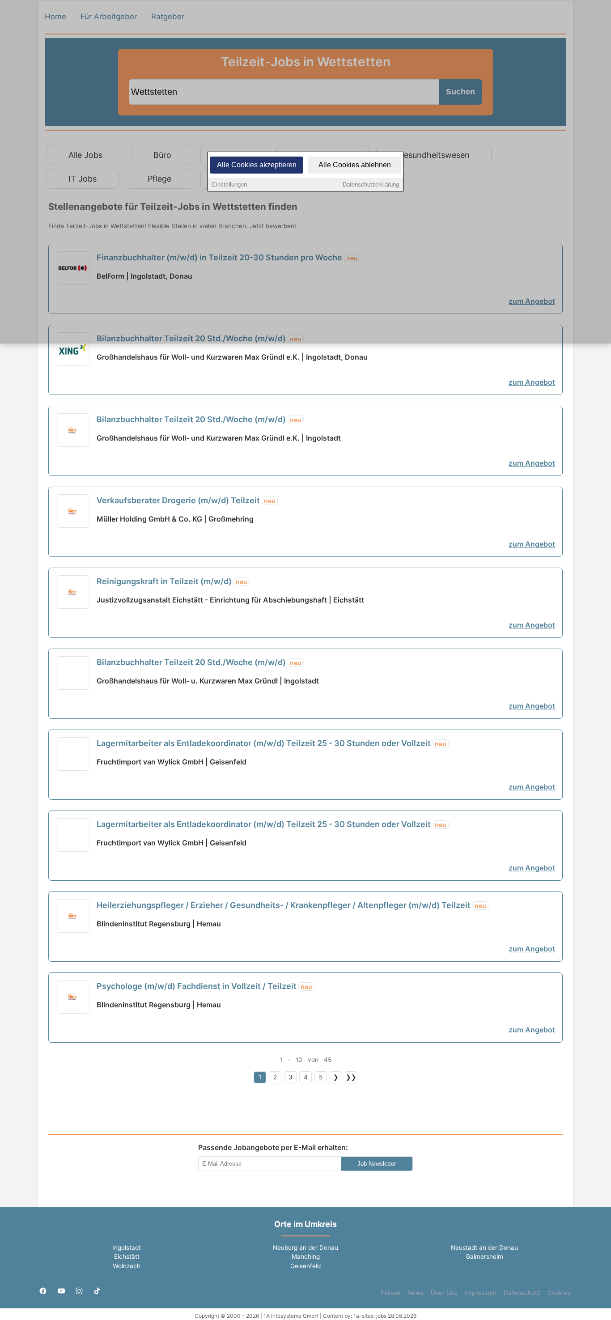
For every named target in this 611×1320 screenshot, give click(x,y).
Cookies (558, 1292)
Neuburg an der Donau (305, 1247)
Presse (390, 1292)
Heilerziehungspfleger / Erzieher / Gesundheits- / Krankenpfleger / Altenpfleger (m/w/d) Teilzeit (291, 905)
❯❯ (351, 1077)
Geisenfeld (305, 1265)
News (415, 1292)
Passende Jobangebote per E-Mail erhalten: (273, 1147)
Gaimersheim (484, 1256)
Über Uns (444, 1292)
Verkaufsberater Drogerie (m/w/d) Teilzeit (186, 500)
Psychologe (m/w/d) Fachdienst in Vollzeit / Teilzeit (204, 986)
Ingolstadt (126, 1247)
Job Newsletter (376, 1163)
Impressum (480, 1292)
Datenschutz (522, 1292)
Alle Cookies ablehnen (354, 165)
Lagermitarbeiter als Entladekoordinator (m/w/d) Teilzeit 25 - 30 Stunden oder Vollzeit (271, 743)
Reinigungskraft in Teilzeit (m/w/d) (172, 581)
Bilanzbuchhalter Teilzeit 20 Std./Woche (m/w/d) (199, 419)
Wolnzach (126, 1265)
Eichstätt (127, 1256)
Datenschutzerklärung (371, 184)
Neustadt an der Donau (484, 1247)
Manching (306, 1256)
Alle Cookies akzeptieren (257, 165)
